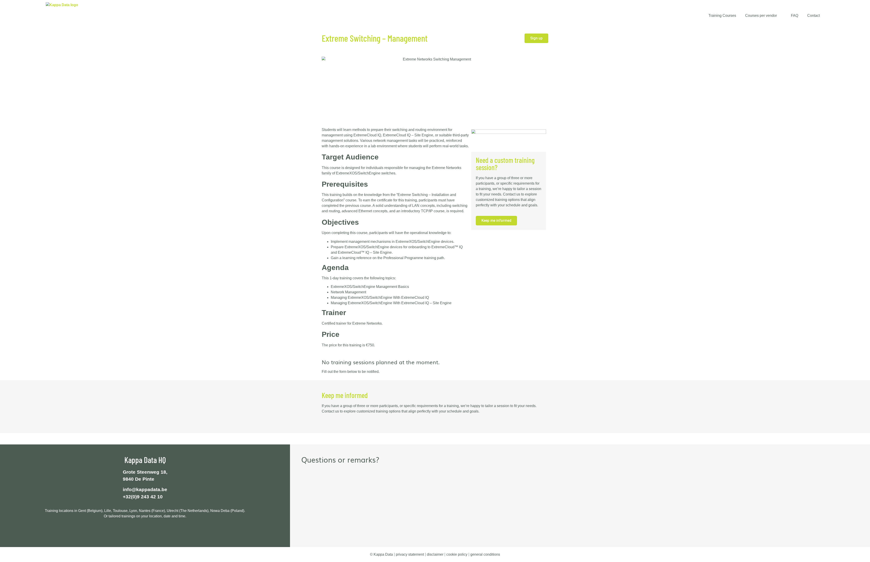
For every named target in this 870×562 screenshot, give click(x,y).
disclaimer (435, 554)
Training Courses (722, 15)
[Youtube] (150, 531)
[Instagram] (160, 531)
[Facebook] (129, 531)
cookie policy (456, 554)
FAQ (794, 15)
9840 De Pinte (138, 479)
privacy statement (410, 554)
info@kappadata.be (145, 489)
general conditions (485, 554)
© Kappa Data (381, 554)
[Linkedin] (140, 531)
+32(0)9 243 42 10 (143, 496)
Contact (813, 15)
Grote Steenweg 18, (145, 472)
